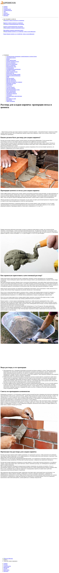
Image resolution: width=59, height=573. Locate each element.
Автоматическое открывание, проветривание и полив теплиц (21, 56)
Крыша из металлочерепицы (13, 75)
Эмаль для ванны (10, 101)
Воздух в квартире (10, 65)
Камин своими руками (11, 71)
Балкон (8, 59)
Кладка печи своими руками (13, 74)
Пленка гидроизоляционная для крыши (13, 26)
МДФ (7, 77)
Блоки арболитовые (11, 60)
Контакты (5, 15)
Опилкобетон (9, 84)
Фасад (7, 97)
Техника (5, 13)
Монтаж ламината (10, 79)
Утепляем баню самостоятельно (14, 96)
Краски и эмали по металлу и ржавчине (13, 22)
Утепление (9, 94)
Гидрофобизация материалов (13, 69)
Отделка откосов (10, 87)
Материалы (6, 567)
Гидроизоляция (10, 68)
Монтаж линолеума (11, 80)
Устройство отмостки (11, 93)
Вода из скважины (10, 62)
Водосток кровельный (11, 64)
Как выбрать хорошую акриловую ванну (13, 30)
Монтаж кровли (10, 78)
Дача (4, 11)
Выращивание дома (11, 66)
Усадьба (5, 568)
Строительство (7, 9)
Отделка (5, 7)
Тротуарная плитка (11, 92)
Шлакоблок (9, 100)
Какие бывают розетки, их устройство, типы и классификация (18, 34)
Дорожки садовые (10, 70)
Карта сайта (6, 14)
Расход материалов (11, 91)
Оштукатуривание (10, 88)
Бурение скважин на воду (12, 61)
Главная (5, 6)
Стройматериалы (7, 10)
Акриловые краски (11, 57)
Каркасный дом (10, 73)
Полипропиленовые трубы (13, 89)
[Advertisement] (30, 45)
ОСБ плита (9, 85)
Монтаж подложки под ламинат (14, 82)
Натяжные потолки (11, 83)
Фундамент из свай (11, 98)
